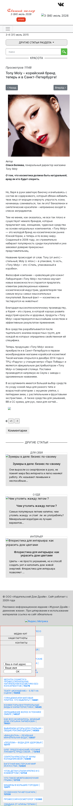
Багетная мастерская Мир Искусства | (20, 764)
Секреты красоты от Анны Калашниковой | (19, 757)
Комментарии (17, 430)
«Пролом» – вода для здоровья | (23, 743)
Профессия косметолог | (23, 799)
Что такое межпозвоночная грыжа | (21, 779)
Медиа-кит (20, 633)
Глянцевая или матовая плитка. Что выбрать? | (21, 699)
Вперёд (60, 87)
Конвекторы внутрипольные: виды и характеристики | (23, 706)
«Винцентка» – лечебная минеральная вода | (19, 736)
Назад (12, 87)
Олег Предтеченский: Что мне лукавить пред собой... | (22, 750)
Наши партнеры (17, 638)
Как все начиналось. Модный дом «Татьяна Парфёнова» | (22, 721)
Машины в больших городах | (22, 786)
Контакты (21, 642)
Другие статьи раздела (35, 42)
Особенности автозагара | (20, 793)
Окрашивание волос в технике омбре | (22, 713)
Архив (21, 19)
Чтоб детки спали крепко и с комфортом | (22, 772)
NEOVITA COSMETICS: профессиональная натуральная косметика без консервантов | (21, 682)
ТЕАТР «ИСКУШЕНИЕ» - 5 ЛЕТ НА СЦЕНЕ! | (21, 691)
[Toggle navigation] (8, 28)
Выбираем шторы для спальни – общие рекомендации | (23, 729)
